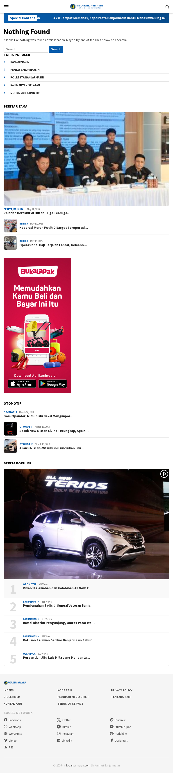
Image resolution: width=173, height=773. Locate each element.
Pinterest (120, 720)
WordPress (15, 734)
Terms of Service (70, 704)
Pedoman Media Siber (73, 697)
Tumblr (66, 727)
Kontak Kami (13, 704)
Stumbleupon (123, 727)
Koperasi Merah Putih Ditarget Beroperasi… (53, 228)
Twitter (66, 720)
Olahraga (29, 653)
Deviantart (121, 741)
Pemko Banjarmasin (25, 70)
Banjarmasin (31, 601)
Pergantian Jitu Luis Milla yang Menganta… (56, 658)
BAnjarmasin (19, 62)
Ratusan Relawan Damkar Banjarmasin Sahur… (59, 640)
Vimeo (13, 741)
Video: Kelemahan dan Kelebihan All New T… (57, 588)
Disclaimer (12, 697)
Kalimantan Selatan (25, 85)
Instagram (68, 734)
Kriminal (19, 209)
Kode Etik (64, 690)
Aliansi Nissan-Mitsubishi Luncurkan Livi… (51, 448)
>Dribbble (121, 734)
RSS (11, 747)
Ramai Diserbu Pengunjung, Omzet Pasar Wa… (59, 623)
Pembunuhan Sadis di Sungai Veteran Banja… (58, 605)
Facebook (15, 720)
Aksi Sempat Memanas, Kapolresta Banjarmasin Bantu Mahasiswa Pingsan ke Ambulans (92, 18)
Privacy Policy (121, 690)
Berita (8, 209)
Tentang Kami (121, 697)
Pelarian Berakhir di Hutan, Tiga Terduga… (37, 213)
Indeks (9, 690)
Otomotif (10, 412)
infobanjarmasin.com (77, 765)
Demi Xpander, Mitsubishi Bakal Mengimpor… (38, 416)
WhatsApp (15, 727)
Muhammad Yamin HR (25, 93)
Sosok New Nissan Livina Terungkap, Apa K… (54, 431)
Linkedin (67, 741)
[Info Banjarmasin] (86, 6)
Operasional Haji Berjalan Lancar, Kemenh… (53, 245)
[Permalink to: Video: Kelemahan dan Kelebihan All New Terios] (86, 524)
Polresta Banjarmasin (27, 77)
